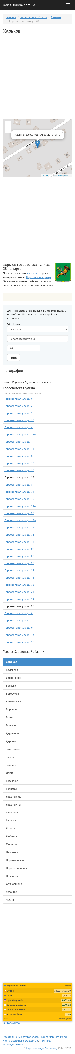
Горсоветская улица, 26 (19, 556)
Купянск (11, 820)
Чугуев (10, 899)
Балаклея (12, 670)
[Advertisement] (37, 79)
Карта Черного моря (54, 1037)
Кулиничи (12, 812)
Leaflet (45, 175)
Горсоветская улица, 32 (19, 570)
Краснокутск (13, 804)
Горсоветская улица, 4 (18, 427)
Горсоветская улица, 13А (20, 520)
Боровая (11, 709)
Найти (14, 357)
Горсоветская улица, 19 (19, 463)
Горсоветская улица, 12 (19, 413)
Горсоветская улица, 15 (19, 420)
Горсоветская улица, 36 (19, 534)
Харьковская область (33, 17)
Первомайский (15, 860)
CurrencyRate (11, 1023)
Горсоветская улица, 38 (19, 584)
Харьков (56, 17)
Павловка (12, 852)
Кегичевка (12, 781)
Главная (11, 17)
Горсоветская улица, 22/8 (20, 434)
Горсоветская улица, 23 (19, 563)
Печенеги (12, 876)
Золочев (11, 765)
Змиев (10, 757)
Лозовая (11, 828)
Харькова (32, 273)
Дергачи (11, 741)
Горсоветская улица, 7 (18, 441)
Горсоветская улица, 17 (19, 527)
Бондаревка (13, 701)
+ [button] (8, 124)
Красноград (13, 796)
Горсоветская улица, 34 (19, 491)
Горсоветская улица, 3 (18, 406)
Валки (9, 717)
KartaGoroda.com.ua (19, 4)
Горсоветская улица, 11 (19, 577)
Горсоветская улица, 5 (18, 456)
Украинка (12, 892)
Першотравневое (17, 868)
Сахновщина (14, 884)
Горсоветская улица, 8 (18, 484)
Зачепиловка (14, 749)
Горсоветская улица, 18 (19, 542)
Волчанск (12, 725)
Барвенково (13, 677)
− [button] (8, 129)
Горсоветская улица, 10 (19, 470)
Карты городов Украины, (41, 1048)
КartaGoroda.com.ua (61, 175)
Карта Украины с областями (20, 1040)
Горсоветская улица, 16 (19, 499)
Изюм (9, 773)
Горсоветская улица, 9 (18, 398)
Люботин (11, 836)
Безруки (11, 685)
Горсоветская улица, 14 (19, 449)
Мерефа (11, 844)
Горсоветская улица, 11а (20, 506)
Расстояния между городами (21, 1037)
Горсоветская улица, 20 (19, 513)
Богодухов (12, 693)
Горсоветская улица (38, 277)
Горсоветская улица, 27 (19, 549)
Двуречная (12, 733)
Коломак (11, 788)
